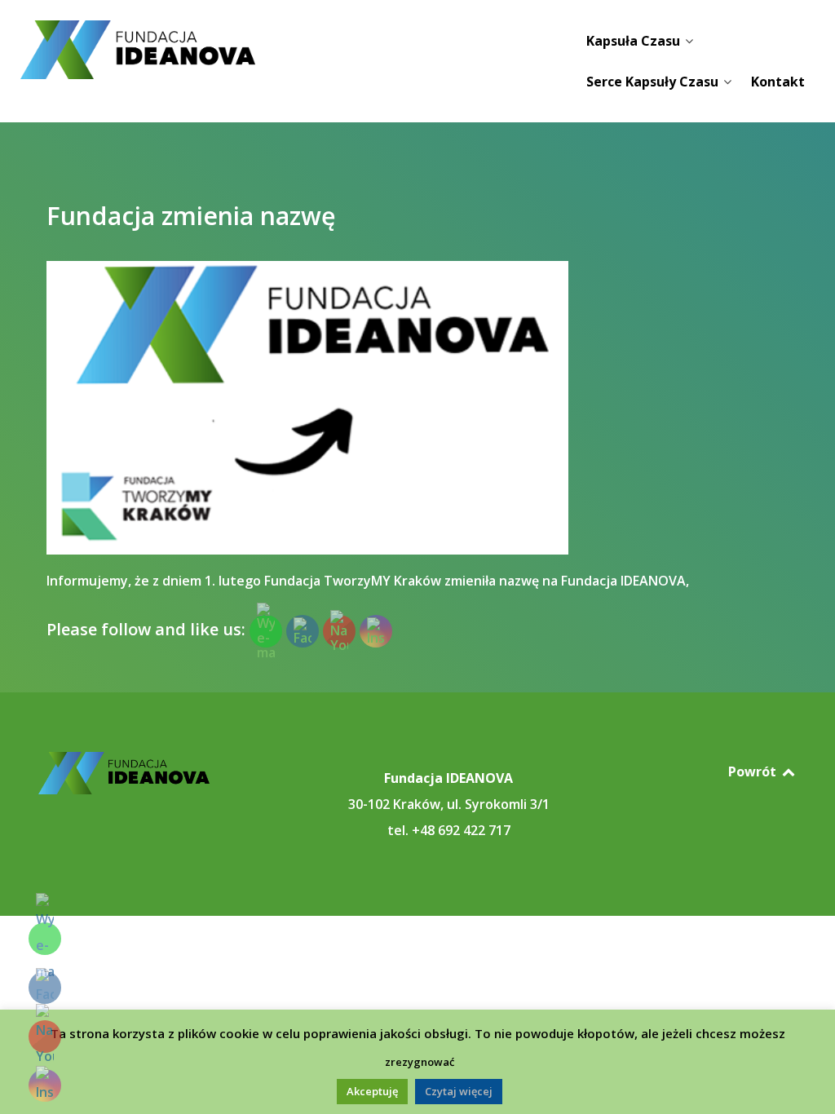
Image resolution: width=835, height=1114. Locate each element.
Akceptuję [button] (372, 1091)
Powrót (754, 771)
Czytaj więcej (459, 1091)
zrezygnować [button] (419, 1061)
